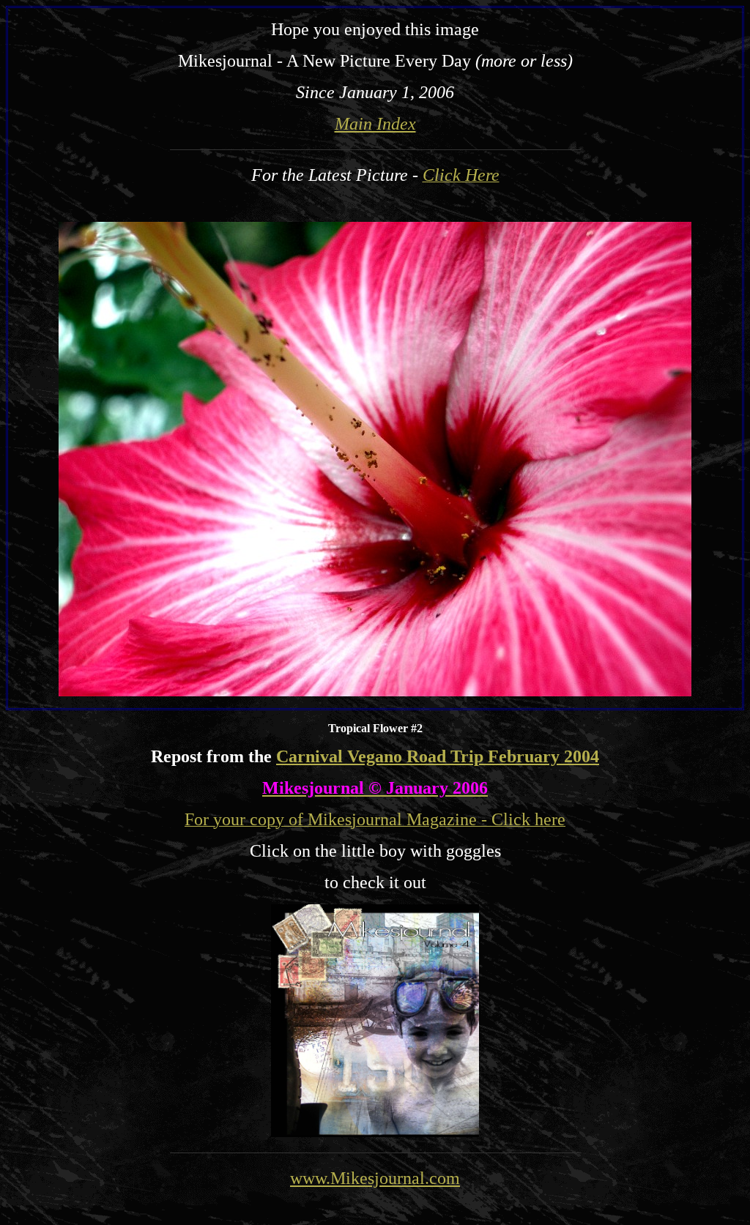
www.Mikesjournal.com (375, 1178)
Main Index (375, 123)
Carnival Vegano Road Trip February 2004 (437, 756)
